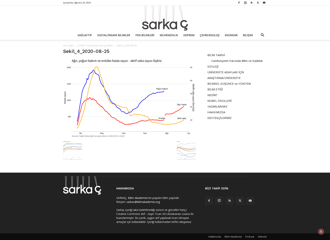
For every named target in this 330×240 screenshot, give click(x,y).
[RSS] (251, 2)
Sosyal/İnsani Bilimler (113, 35)
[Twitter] (258, 2)
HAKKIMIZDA (216, 112)
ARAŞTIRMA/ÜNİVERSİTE (224, 78)
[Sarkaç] (165, 18)
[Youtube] (264, 2)
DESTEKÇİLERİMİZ (219, 118)
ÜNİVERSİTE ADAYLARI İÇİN (225, 72)
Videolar (262, 236)
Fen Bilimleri (144, 35)
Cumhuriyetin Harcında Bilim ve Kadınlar (237, 61)
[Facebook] (239, 2)
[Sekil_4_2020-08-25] (129, 137)
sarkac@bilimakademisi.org (143, 202)
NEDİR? (212, 95)
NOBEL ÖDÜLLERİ (219, 101)
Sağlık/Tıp (85, 35)
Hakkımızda (214, 236)
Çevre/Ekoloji (209, 35)
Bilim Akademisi (137, 198)
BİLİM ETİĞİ (215, 89)
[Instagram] (245, 2)
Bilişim (248, 35)
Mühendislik (169, 35)
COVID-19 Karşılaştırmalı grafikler (95, 45)
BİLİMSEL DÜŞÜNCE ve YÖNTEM (229, 83)
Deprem (188, 35)
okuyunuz (185, 222)
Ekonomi (231, 35)
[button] (262, 35)
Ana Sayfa (68, 45)
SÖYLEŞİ (212, 66)
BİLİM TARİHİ (216, 55)
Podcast (249, 236)
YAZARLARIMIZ (217, 106)
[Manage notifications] (321, 232)
